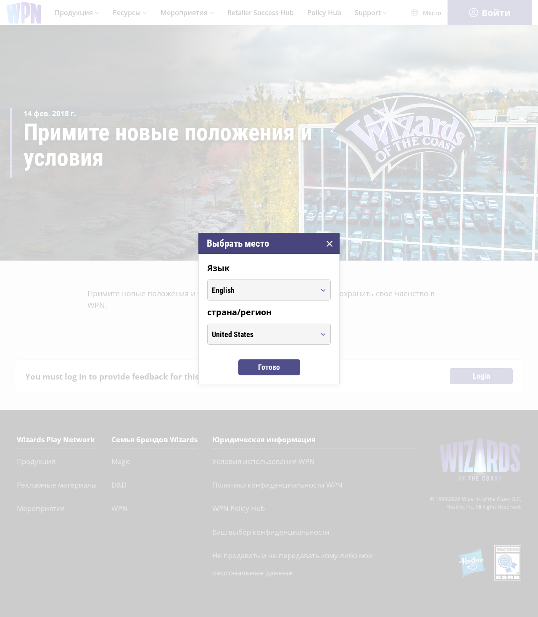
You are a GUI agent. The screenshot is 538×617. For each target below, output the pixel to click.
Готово (269, 367)
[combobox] (261, 290)
